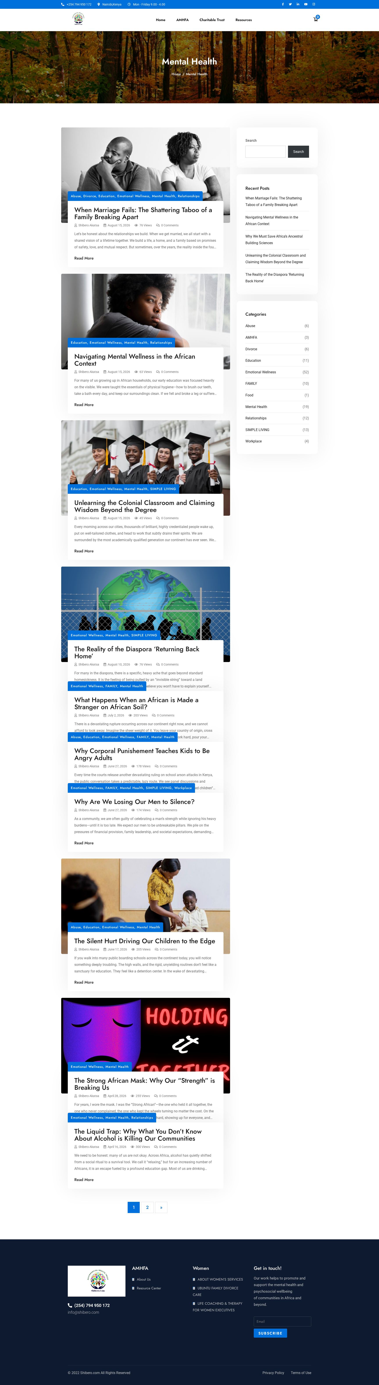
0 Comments (170, 225)
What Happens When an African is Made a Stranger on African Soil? (136, 703)
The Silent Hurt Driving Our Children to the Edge (144, 941)
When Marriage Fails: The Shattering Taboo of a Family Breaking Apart (143, 213)
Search (251, 140)
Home (160, 19)
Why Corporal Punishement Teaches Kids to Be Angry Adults (142, 754)
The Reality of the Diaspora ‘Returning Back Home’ (136, 652)
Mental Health (163, 196)
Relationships (189, 196)
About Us (143, 1279)
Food (249, 395)
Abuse (76, 196)
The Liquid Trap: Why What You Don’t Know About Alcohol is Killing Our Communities (138, 1135)
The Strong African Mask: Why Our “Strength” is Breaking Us (144, 1084)
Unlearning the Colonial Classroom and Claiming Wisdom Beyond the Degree (144, 506)
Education (106, 196)
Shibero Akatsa (89, 225)
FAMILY (111, 686)
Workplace (183, 788)
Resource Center (149, 1288)
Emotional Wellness (133, 196)
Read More (84, 258)
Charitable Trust (212, 19)
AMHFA (251, 337)
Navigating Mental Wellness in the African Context (134, 360)
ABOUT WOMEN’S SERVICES (220, 1279)
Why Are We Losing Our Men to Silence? (134, 801)
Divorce (89, 196)
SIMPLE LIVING (163, 489)
